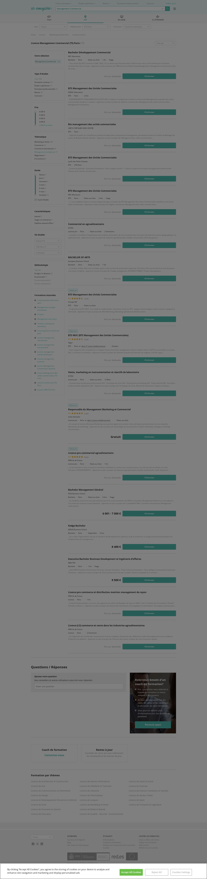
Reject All (157, 872)
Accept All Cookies (131, 872)
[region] (103, 871)
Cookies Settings (181, 872)
